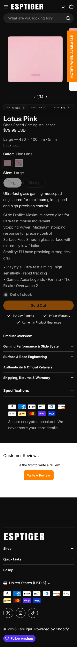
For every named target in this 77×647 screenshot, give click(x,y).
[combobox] (38, 18)
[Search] (68, 18)
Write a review (38, 475)
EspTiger (25, 629)
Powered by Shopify (51, 629)
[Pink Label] (7, 163)
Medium (37, 184)
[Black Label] (19, 163)
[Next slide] (46, 96)
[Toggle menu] (5, 6)
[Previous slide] (34, 96)
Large (15, 184)
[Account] (63, 6)
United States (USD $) (27, 583)
